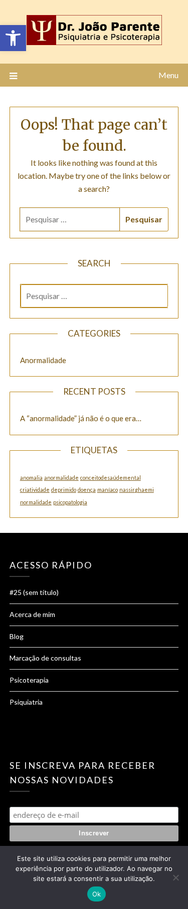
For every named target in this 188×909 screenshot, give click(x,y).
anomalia (31, 477)
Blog (17, 636)
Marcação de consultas (45, 658)
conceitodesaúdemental (110, 477)
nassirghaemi (136, 489)
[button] (13, 38)
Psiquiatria (26, 702)
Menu (168, 75)
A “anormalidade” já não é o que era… (80, 418)
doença (87, 489)
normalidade (36, 502)
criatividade (35, 489)
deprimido (63, 489)
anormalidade (61, 477)
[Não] (175, 877)
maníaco (107, 489)
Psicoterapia (29, 680)
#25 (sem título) (34, 592)
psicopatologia (70, 502)
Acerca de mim (32, 614)
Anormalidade (43, 360)
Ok (96, 894)
